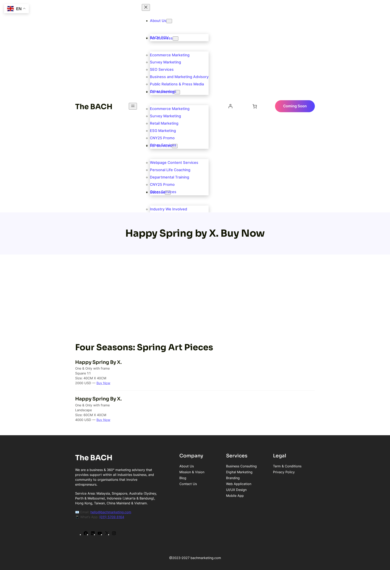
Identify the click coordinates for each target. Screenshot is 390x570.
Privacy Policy (284, 472)
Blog (182, 478)
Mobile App (235, 496)
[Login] (230, 106)
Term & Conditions (287, 466)
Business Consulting (241, 466)
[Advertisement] (195, 298)
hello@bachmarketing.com (110, 512)
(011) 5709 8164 (111, 517)
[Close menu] (146, 7)
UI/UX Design (236, 490)
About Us (158, 20)
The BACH (94, 106)
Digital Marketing (239, 472)
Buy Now (103, 383)
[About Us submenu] (169, 21)
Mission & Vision (191, 472)
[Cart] (255, 106)
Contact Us (188, 484)
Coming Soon (295, 106)
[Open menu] (133, 106)
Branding (233, 478)
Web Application (238, 484)
